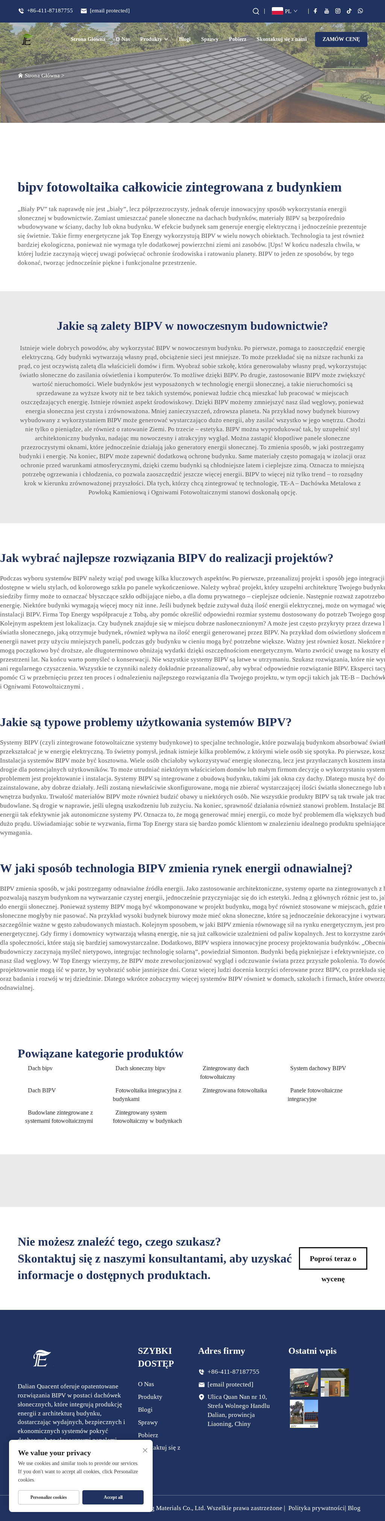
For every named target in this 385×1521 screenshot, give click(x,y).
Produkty (151, 39)
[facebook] (315, 11)
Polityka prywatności (316, 1508)
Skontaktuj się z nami (282, 39)
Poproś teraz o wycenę (333, 1262)
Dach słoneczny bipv (140, 1068)
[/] (41, 1357)
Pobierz (237, 39)
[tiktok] (349, 11)
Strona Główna (88, 39)
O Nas (123, 39)
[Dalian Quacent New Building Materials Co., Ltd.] (27, 39)
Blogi (185, 39)
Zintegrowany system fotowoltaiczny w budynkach (147, 1116)
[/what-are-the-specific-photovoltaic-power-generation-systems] (335, 1382)
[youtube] (327, 11)
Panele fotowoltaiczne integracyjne (315, 1094)
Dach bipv (40, 1068)
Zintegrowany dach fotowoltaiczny (224, 1072)
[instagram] (338, 11)
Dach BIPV (42, 1090)
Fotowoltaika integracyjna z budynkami (147, 1094)
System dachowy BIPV (318, 1068)
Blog (354, 1508)
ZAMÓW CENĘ (341, 39)
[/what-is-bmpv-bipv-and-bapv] (304, 1413)
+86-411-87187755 (49, 11)
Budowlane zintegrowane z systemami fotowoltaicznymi (59, 1116)
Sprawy (209, 39)
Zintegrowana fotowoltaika (235, 1090)
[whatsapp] (361, 11)
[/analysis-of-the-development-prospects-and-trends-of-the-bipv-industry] (304, 1382)
